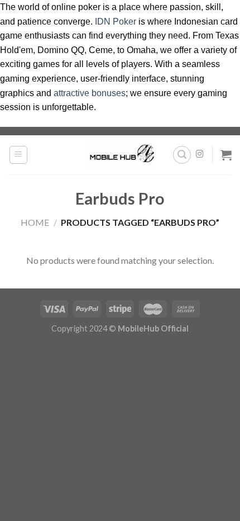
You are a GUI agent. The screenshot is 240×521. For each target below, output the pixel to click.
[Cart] (226, 155)
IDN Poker (115, 21)
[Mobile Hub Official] (120, 154)
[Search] (182, 155)
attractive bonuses (90, 93)
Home (35, 222)
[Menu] (18, 155)
